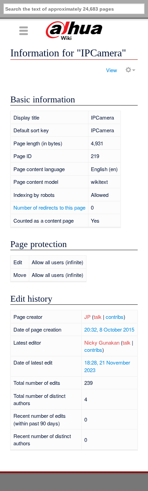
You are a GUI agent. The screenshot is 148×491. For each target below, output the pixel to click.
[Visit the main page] (74, 31)
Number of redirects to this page (49, 207)
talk (98, 316)
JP (87, 316)
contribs (115, 316)
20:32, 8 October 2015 (109, 329)
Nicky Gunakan (101, 342)
